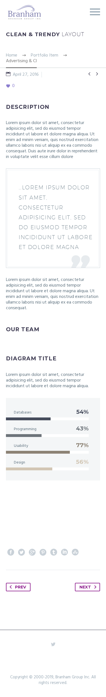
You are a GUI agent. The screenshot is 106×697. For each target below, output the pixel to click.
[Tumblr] (53, 552)
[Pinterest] (43, 552)
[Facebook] (10, 552)
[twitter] (53, 644)
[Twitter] (21, 552)
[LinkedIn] (64, 552)
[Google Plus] (32, 552)
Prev (20, 587)
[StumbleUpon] (75, 552)
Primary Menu (95, 12)
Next (85, 587)
